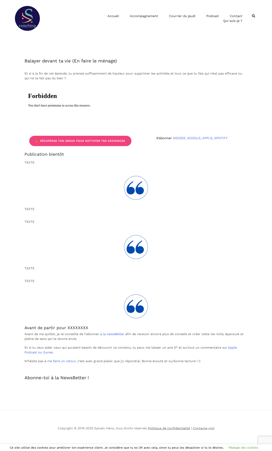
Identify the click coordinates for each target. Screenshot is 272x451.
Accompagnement (144, 16)
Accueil (113, 16)
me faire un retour (61, 361)
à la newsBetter (112, 334)
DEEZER (179, 138)
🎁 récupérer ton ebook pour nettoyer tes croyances (80, 140)
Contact (236, 16)
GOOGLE (194, 138)
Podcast (212, 16)
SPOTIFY (220, 138)
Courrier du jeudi (182, 16)
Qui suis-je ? (232, 21)
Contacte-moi (203, 428)
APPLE (207, 138)
